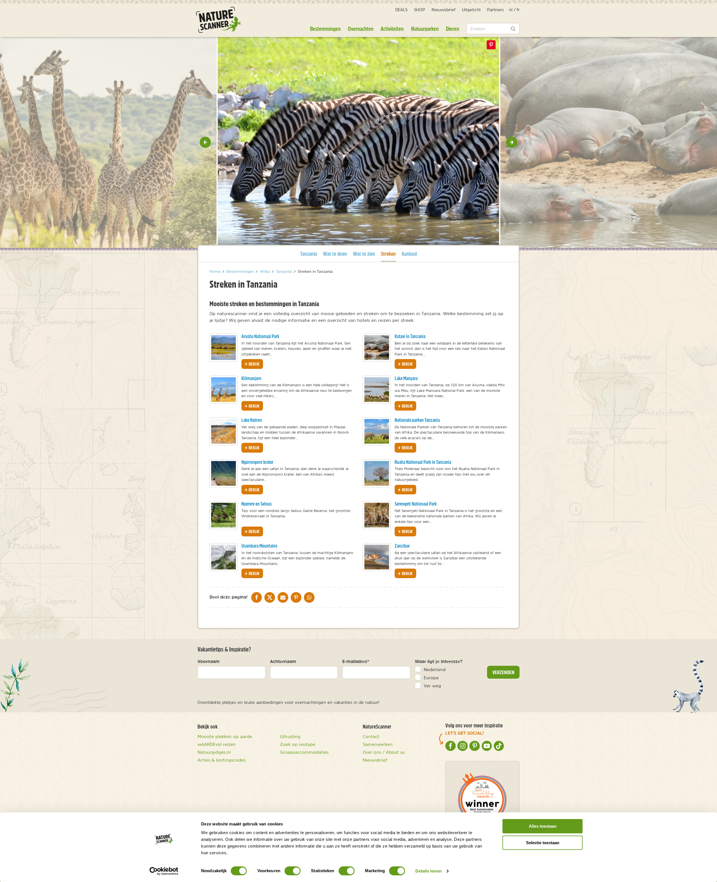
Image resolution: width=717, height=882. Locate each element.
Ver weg (432, 685)
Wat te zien (364, 253)
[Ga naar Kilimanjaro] (223, 390)
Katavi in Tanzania (410, 336)
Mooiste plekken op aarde (224, 736)
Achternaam (283, 661)
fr (518, 10)
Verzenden (503, 672)
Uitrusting (290, 736)
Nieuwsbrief (443, 10)
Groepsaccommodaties (304, 752)
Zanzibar (402, 546)
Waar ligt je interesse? (439, 661)
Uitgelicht (471, 10)
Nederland (435, 669)
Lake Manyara (406, 378)
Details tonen (428, 871)
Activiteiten (392, 28)
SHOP (419, 10)
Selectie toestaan (542, 842)
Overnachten (360, 28)
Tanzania (308, 253)
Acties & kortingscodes (221, 760)
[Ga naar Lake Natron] (223, 431)
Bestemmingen (325, 28)
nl (511, 10)
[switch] (293, 870)
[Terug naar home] (218, 20)
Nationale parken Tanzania (417, 420)
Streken (388, 253)
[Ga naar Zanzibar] (377, 557)
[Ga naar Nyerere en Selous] (223, 515)
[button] (205, 142)
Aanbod (409, 253)
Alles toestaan (543, 826)
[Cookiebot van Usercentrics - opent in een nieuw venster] (163, 871)
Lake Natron (251, 420)
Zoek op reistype (297, 744)
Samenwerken (378, 744)
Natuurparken (425, 28)
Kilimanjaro (251, 378)
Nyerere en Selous (256, 504)
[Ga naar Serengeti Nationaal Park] (377, 515)
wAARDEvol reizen (216, 744)
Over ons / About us (384, 752)
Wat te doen (335, 253)
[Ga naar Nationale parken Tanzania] (377, 431)
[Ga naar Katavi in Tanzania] (377, 348)
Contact (371, 736)
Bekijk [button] (253, 364)
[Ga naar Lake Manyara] (377, 390)
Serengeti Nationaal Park (416, 504)
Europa (431, 677)
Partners (495, 10)
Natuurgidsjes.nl (214, 752)
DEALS (401, 10)
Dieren (452, 28)
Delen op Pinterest (491, 44)
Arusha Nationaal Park (260, 336)
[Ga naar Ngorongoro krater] (223, 473)
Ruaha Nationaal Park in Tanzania (423, 462)
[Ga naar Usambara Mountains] (223, 557)
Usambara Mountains (259, 546)
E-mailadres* (355, 661)
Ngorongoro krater (257, 462)
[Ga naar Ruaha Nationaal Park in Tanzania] (377, 473)
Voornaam (208, 661)
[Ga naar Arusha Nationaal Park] (223, 348)
